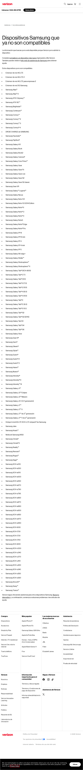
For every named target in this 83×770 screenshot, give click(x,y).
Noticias (4, 689)
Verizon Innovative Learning (7, 699)
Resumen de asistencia (71, 621)
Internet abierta (28, 744)
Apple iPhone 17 (27, 621)
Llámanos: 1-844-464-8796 (11, 10)
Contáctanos (67, 630)
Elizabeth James (48, 651)
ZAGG (45, 628)
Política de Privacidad (30, 734)
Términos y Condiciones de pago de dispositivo (31, 690)
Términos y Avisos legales (30, 684)
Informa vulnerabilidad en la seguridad (31, 696)
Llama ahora (29, 10)
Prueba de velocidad (70, 663)
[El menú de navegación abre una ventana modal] (79, 4)
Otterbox (46, 623)
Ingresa (66, 640)
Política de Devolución (70, 626)
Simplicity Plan (6, 630)
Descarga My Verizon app (72, 644)
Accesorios (5, 626)
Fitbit (44, 647)
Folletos (4, 710)
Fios (23, 651)
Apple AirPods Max (28, 635)
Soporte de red (68, 659)
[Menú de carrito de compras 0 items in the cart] (75, 4)
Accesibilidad (68, 654)
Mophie (45, 637)
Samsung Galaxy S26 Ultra (31, 630)
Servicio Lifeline (68, 649)
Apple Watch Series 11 (29, 647)
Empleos (4, 684)
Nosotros (4, 679)
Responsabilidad (7, 694)
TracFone (4, 656)
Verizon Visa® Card (28, 656)
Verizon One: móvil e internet (8, 646)
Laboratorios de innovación (6, 720)
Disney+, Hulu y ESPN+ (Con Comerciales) (30, 641)
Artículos (4, 705)
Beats (45, 632)
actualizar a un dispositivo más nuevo (23, 58)
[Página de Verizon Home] (7, 4)
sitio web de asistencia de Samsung (34, 60)
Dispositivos (5, 621)
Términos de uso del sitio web (45, 744)
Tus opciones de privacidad (32, 739)
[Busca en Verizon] (65, 4)
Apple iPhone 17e (27, 626)
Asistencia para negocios (72, 635)
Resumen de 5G (6, 715)
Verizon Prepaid (6, 635)
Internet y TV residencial (9, 640)
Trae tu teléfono (6, 651)
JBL (44, 642)
